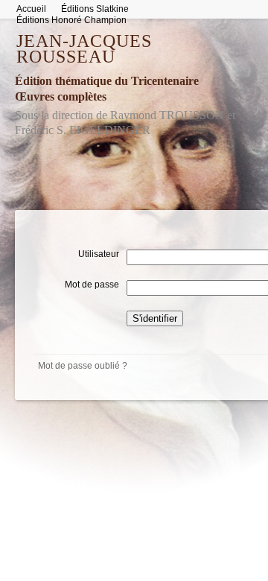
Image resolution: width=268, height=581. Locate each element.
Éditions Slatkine (95, 9)
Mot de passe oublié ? (82, 366)
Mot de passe (92, 283)
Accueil (31, 9)
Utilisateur (98, 253)
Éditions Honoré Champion (71, 20)
